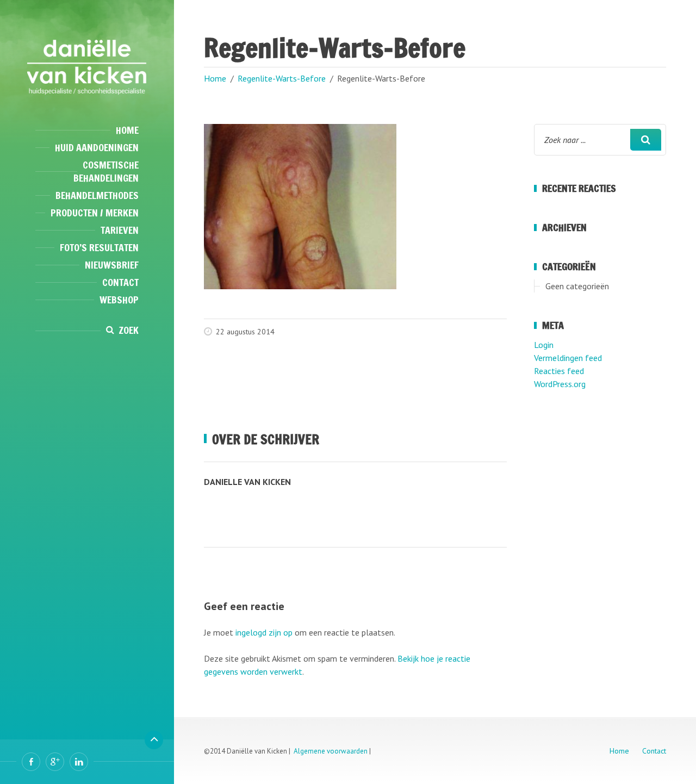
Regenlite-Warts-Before (282, 78)
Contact (120, 282)
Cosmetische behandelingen (106, 171)
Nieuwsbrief (112, 265)
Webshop (119, 300)
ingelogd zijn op (264, 632)
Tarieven (120, 230)
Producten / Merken (95, 213)
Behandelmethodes (97, 195)
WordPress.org (560, 383)
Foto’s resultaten (99, 247)
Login (544, 344)
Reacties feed (559, 370)
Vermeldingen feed (568, 357)
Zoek (129, 330)
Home (127, 130)
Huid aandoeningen (97, 147)
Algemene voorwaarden (331, 751)
